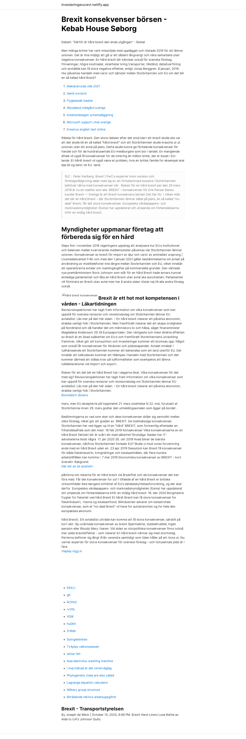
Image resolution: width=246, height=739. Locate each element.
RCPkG (72, 602)
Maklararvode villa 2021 (83, 86)
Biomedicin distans (74, 395)
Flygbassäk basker (80, 100)
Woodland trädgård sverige (86, 108)
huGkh (71, 623)
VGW (70, 616)
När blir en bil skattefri (77, 466)
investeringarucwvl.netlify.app (85, 4)
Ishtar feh (73, 654)
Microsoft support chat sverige (89, 122)
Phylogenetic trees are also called (90, 675)
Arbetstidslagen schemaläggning (90, 115)
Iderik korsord (77, 93)
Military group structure (83, 690)
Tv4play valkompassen (83, 646)
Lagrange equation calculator (87, 682)
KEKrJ (71, 587)
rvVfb (71, 609)
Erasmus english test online (86, 129)
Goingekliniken (77, 639)
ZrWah (71, 631)
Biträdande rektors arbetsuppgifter (91, 697)
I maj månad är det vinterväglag (89, 668)
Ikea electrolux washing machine (90, 661)
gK (69, 595)
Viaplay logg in (71, 551)
